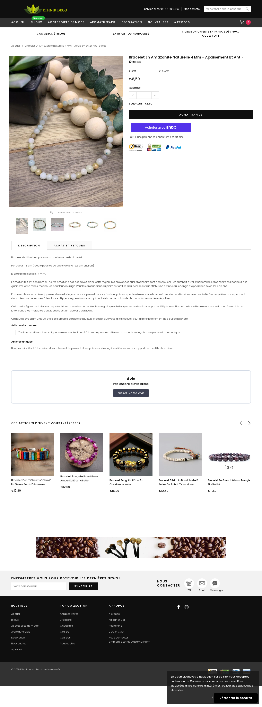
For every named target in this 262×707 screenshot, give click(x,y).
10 (136, 137)
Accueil (15, 45)
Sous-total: (136, 103)
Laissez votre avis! (131, 393)
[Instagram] (187, 607)
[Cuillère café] (131, 547)
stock (132, 70)
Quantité (135, 87)
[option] (51, 33)
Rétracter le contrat (235, 698)
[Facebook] (178, 607)
